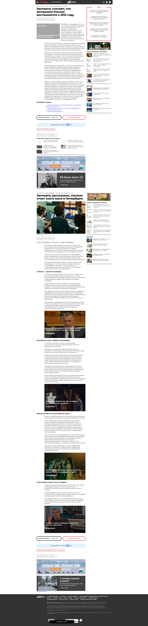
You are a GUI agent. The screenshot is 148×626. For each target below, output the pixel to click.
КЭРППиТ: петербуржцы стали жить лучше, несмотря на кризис (75, 141)
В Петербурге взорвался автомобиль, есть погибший (99, 36)
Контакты (49, 597)
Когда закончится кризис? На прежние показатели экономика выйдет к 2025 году (75, 146)
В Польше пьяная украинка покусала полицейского (102, 109)
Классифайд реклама (52, 599)
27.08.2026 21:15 (40, 193)
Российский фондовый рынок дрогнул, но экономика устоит (50, 141)
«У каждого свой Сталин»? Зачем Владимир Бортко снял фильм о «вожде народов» (99, 30)
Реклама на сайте (68, 597)
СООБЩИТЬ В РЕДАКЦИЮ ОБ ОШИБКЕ (88, 599)
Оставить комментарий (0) (74, 538)
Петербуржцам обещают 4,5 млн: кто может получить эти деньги (102, 239)
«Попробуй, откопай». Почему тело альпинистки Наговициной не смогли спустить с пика (101, 80)
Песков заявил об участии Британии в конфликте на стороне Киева (101, 88)
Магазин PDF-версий (73, 596)
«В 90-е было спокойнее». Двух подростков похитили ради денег (101, 220)
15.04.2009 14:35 (40, 6)
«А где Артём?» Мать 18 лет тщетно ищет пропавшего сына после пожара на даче (101, 60)
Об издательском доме (52, 596)
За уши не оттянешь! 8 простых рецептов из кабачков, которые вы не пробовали (102, 55)
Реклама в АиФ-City (93, 597)
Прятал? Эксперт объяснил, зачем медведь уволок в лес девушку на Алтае (101, 70)
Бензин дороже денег (55, 111)
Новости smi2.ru (42, 188)
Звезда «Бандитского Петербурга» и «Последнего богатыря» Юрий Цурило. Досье (99, 24)
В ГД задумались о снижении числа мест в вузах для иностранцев (101, 250)
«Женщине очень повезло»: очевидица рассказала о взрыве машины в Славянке (99, 18)
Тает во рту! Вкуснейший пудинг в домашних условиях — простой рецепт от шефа (101, 75)
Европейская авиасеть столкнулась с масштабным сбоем (102, 255)
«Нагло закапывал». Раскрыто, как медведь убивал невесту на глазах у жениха (102, 226)
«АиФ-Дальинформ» (50, 234)
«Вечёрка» (79, 252)
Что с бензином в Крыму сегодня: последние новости (101, 104)
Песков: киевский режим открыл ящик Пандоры (101, 94)
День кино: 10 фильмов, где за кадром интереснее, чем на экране (62, 402)
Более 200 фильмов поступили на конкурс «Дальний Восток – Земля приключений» (64, 329)
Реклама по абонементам (80, 597)
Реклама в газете (57, 597)
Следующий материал (61, 621)
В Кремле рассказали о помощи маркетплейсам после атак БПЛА (101, 260)
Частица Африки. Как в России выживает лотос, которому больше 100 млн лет (101, 206)
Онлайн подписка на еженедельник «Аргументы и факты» (93, 596)
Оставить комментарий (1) (74, 117)
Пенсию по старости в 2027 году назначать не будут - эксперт (100, 245)
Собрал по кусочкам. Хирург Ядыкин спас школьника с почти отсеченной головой (102, 211)
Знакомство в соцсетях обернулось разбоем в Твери (101, 99)
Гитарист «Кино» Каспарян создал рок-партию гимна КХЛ (62, 524)
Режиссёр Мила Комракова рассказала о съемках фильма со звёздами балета (63, 471)
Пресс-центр (63, 596)
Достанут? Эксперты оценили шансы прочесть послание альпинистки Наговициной (102, 216)
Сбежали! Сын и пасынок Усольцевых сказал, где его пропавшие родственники (102, 65)
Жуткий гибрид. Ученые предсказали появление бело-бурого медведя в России (102, 231)
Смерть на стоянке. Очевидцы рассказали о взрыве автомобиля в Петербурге (99, 12)
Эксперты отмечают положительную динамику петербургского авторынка (50, 146)
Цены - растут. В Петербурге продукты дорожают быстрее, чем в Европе (51, 151)
